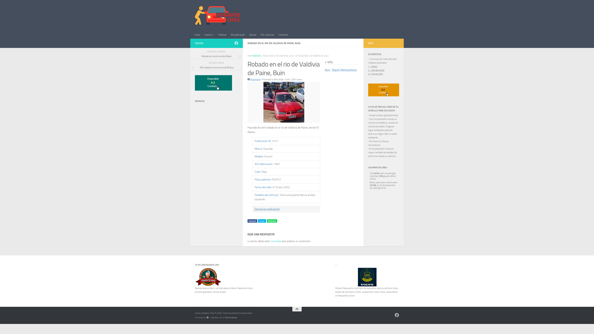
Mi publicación (238, 34)
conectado (276, 241)
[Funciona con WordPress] (208, 318)
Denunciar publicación (267, 209)
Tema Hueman (230, 317)
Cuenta (208, 34)
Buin (327, 70)
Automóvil (255, 79)
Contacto (283, 34)
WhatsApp (272, 221)
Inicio (197, 34)
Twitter (262, 221)
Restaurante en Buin (205, 288)
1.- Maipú (372, 66)
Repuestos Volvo (346, 295)
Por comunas (267, 34)
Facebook (252, 221)
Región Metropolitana (344, 70)
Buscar (253, 34)
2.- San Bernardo (376, 70)
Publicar (222, 34)
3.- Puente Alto (375, 74)
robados (256, 56)
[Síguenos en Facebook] (236, 43)
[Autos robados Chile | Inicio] (217, 15)
